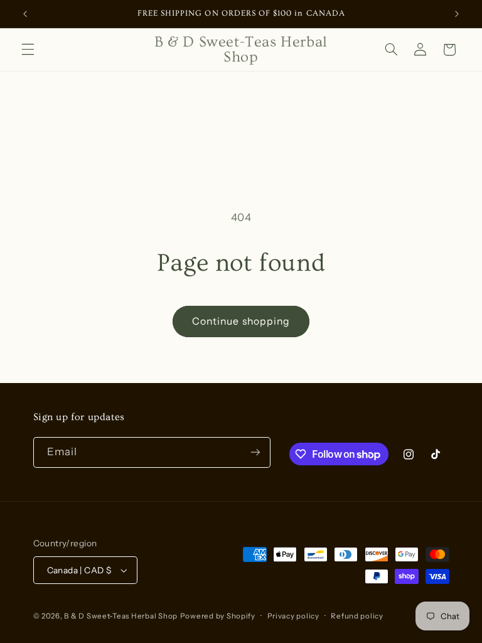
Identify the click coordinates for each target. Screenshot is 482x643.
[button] (27, 49)
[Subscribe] (254, 452)
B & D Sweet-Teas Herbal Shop (121, 616)
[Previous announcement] (25, 14)
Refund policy (357, 616)
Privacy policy (293, 616)
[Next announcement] (457, 14)
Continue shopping (241, 321)
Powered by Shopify (217, 616)
